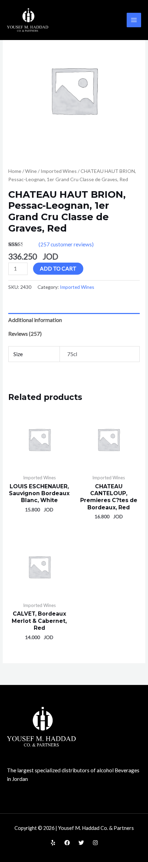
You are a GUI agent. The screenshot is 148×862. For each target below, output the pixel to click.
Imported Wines (59, 171)
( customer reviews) (66, 244)
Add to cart (58, 268)
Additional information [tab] (35, 320)
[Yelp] (53, 842)
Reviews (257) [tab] (25, 334)
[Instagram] (95, 842)
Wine (31, 171)
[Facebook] (67, 842)
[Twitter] (81, 842)
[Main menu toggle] (134, 20)
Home (14, 171)
